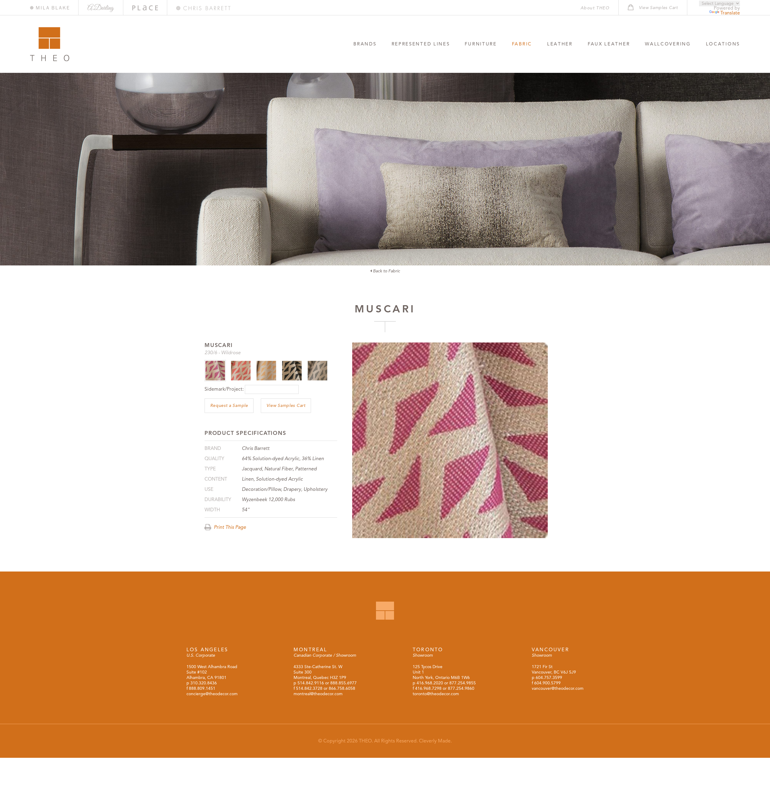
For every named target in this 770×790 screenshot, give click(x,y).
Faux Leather (609, 44)
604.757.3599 (549, 677)
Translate (730, 13)
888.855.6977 (343, 683)
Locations (723, 44)
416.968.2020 (430, 683)
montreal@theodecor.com (318, 693)
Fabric (522, 44)
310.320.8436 (203, 683)
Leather (560, 44)
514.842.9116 (310, 683)
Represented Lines (421, 44)
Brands (364, 44)
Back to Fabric (386, 271)
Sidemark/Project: (224, 389)
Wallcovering (668, 44)
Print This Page (229, 527)
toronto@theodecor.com (436, 693)
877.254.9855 (462, 683)
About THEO (595, 8)
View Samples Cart (286, 405)
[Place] (145, 8)
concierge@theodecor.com (212, 693)
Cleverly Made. (435, 741)
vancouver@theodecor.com (558, 688)
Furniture (481, 44)
